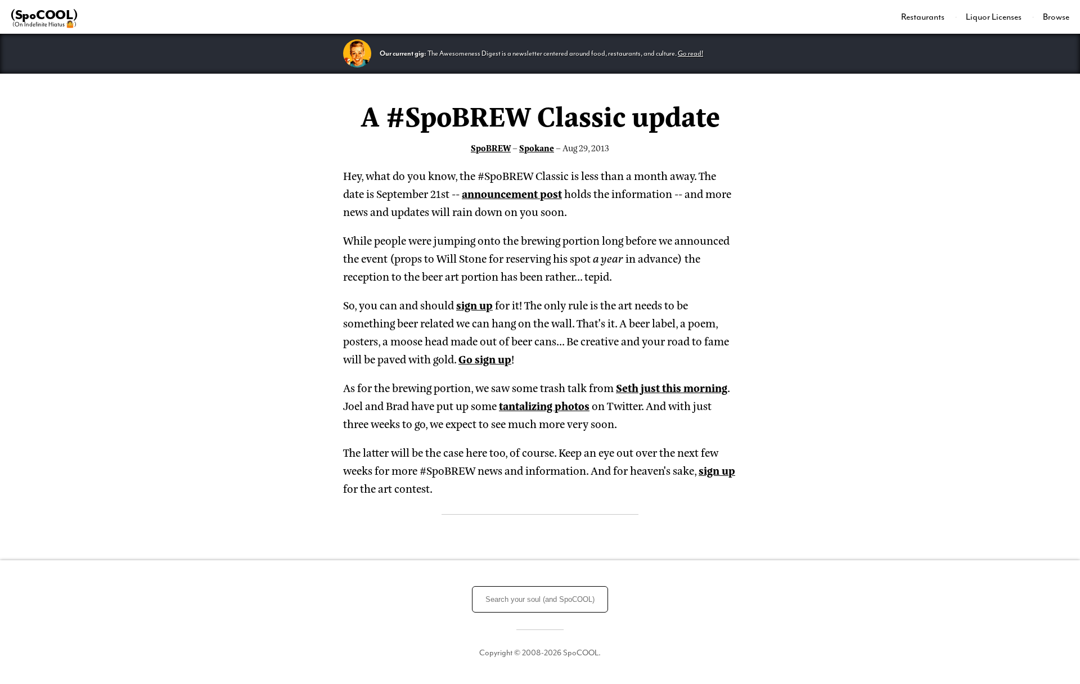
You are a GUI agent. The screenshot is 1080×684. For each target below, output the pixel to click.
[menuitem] (929, 17)
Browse (1056, 16)
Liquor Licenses (994, 16)
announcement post (512, 193)
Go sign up (484, 358)
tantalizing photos (544, 405)
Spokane (536, 147)
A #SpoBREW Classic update (540, 114)
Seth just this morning (671, 387)
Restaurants (923, 16)
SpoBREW (491, 147)
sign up (474, 304)
